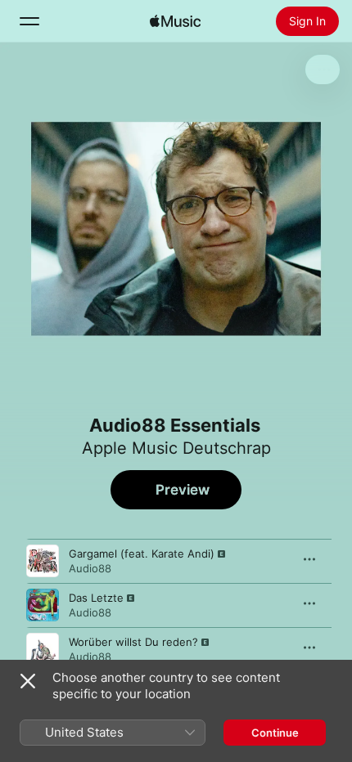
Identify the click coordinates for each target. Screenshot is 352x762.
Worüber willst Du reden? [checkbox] (133, 641)
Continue (275, 732)
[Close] (27, 681)
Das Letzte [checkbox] (96, 597)
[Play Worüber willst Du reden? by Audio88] (42, 649)
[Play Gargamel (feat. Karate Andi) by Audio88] (42, 561)
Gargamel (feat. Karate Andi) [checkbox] (141, 553)
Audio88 (90, 568)
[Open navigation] (29, 21)
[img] (175, 21)
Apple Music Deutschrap (176, 448)
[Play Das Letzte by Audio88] (42, 605)
